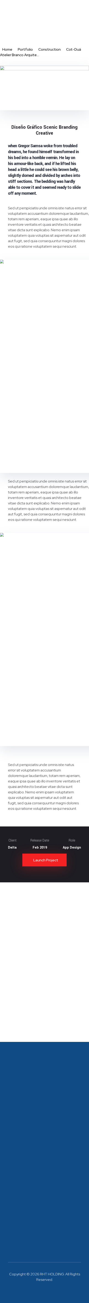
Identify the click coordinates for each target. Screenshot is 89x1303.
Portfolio (25, 49)
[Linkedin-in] (38, 1291)
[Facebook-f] (51, 1291)
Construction (49, 49)
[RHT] (17, 17)
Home (7, 49)
